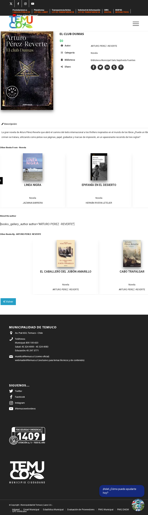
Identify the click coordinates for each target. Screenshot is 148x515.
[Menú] (135, 23)
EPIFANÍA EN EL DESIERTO (99, 185)
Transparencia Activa (63, 11)
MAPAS (122, 11)
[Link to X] (10, 3)
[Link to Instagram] (25, 3)
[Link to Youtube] (32, 3)
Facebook (20, 397)
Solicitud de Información (89, 11)
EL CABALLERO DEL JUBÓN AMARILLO (65, 271)
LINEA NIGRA (32, 185)
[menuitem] (21, 11)
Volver (9, 301)
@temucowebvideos (25, 408)
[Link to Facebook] (18, 3)
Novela (94, 53)
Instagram (20, 402)
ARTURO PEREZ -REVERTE (104, 46)
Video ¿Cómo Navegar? (27, 15)
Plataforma (41, 11)
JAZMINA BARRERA (33, 203)
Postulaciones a (21, 11)
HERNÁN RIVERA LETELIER (99, 203)
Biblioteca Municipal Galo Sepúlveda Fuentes (113, 60)
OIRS (108, 11)
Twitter (18, 391)
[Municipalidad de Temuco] (21, 23)
